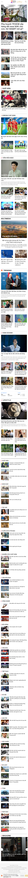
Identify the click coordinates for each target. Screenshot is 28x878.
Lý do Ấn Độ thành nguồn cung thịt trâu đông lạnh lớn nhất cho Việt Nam (21, 388)
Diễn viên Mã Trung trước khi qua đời (18, 720)
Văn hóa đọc (8, 158)
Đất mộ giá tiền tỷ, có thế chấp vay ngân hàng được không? (18, 74)
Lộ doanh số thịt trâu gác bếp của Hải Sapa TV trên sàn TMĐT (7, 311)
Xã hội (4, 694)
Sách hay (5, 484)
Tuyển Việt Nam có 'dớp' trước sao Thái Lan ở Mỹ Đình (7, 152)
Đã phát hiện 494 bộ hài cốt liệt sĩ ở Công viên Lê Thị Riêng (19, 51)
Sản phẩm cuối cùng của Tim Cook (17, 603)
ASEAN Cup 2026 (8, 115)
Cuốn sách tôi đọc (8, 531)
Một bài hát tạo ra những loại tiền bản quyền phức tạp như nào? (7, 42)
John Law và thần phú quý (15, 499)
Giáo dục (5, 812)
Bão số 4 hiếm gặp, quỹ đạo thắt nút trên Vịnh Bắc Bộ (20, 325)
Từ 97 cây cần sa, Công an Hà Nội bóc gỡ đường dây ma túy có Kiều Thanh (18, 59)
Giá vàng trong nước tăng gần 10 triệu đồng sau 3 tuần (7, 388)
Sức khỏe (5, 741)
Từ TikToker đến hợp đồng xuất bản (17, 569)
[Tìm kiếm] (26, 2)
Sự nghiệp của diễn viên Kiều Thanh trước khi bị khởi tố (18, 66)
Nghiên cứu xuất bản (9, 554)
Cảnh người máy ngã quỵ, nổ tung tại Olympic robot (7, 261)
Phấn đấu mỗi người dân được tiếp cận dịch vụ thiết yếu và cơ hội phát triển (17, 699)
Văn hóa (5, 648)
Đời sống (5, 624)
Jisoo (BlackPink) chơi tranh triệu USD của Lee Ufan (20, 440)
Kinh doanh (8, 333)
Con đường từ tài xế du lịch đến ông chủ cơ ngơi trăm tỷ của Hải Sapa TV (21, 373)
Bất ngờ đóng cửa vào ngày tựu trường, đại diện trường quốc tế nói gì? (17, 829)
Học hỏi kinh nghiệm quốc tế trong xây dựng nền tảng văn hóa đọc (20, 213)
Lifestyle (7, 400)
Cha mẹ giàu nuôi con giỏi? (16, 626)
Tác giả (4, 507)
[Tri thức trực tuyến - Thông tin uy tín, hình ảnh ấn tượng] (16, 1)
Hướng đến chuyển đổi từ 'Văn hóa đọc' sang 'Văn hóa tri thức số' (21, 198)
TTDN (3, 788)
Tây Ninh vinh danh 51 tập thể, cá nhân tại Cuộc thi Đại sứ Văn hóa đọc (7, 213)
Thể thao (5, 671)
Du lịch (4, 765)
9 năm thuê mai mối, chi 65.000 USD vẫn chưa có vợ (20, 455)
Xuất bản (6, 88)
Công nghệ (6, 601)
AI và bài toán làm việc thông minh (17, 539)
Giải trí (4, 718)
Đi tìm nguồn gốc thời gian (15, 546)
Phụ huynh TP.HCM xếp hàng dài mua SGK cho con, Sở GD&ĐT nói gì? (12, 26)
